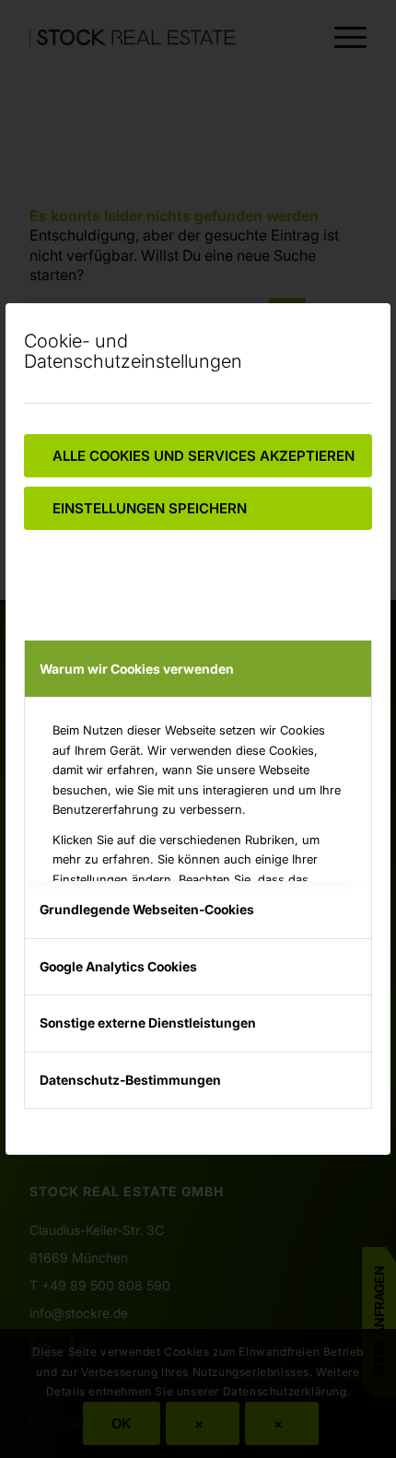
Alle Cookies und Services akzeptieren (203, 455)
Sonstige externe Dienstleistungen (148, 1022)
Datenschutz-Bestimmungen (130, 1080)
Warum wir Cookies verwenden (137, 668)
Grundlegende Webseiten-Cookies (147, 909)
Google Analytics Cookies (118, 966)
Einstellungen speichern (149, 508)
